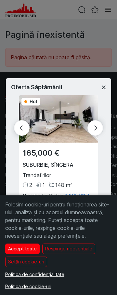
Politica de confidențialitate (34, 274)
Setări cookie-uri (26, 261)
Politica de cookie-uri (28, 286)
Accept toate (22, 248)
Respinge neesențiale (68, 248)
